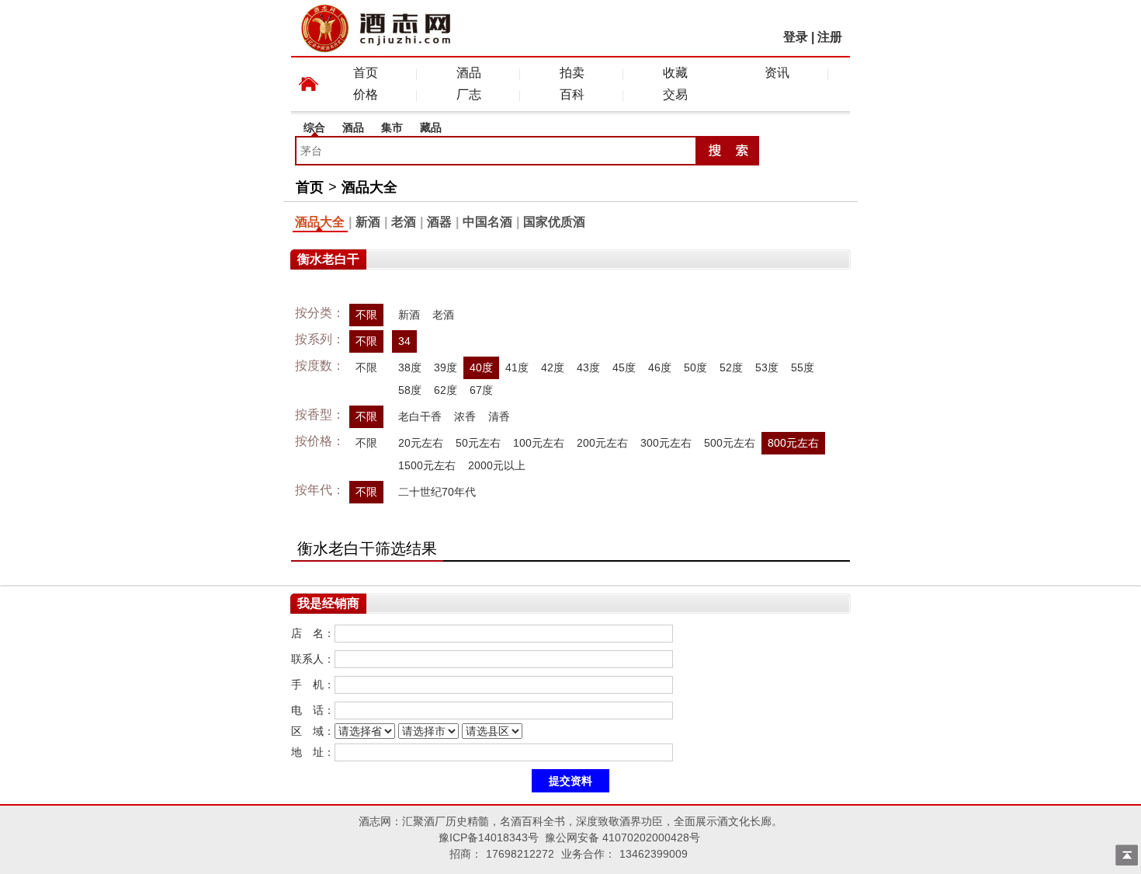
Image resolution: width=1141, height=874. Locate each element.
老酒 (403, 221)
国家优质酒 (554, 221)
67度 (481, 390)
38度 (409, 367)
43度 (588, 367)
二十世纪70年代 (437, 492)
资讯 (777, 72)
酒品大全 (369, 187)
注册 (829, 37)
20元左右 (420, 443)
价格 (365, 94)
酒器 (439, 221)
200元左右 (602, 443)
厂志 (468, 94)
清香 (499, 416)
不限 (366, 314)
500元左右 (729, 443)
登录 (795, 37)
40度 (481, 367)
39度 (445, 367)
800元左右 (793, 443)
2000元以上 (496, 465)
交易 (675, 94)
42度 (552, 367)
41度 (517, 367)
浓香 (465, 416)
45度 (624, 367)
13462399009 (653, 854)
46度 (659, 367)
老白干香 (420, 416)
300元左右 (666, 443)
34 (404, 341)
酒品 (468, 72)
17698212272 (520, 854)
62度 (445, 390)
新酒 (367, 221)
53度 (767, 367)
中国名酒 (487, 221)
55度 (802, 367)
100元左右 (538, 443)
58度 (409, 390)
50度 (695, 367)
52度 (731, 367)
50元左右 (478, 443)
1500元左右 (427, 465)
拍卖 (572, 72)
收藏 (675, 72)
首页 (365, 72)
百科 (572, 94)
